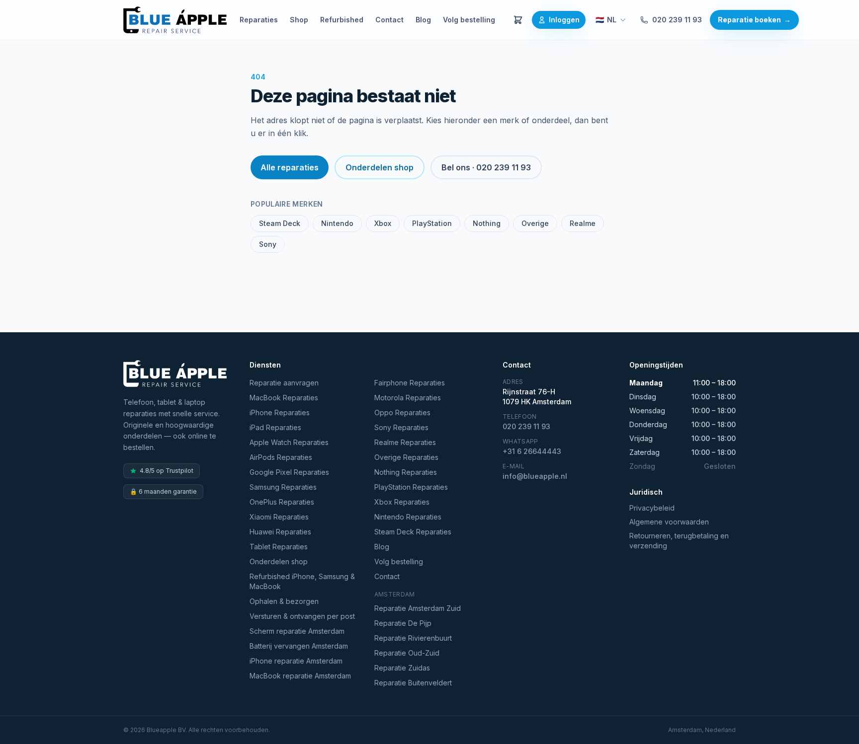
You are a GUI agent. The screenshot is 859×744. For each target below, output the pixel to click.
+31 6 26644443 (532, 451)
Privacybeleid (652, 508)
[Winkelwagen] (518, 20)
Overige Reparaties (406, 457)
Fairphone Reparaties (409, 382)
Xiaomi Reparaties (279, 517)
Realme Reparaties (405, 442)
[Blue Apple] (175, 19)
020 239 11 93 (677, 19)
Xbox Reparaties (402, 502)
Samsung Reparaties (283, 487)
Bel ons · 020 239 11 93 (486, 167)
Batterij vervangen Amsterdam (299, 646)
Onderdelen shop (379, 167)
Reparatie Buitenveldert (413, 682)
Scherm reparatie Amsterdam (297, 631)
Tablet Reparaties (279, 546)
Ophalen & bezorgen (284, 601)
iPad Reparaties (275, 427)
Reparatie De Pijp (402, 623)
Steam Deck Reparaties (412, 531)
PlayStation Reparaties (411, 487)
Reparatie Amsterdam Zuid (417, 608)
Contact (389, 19)
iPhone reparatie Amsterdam (296, 661)
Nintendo (337, 223)
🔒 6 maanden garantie (163, 491)
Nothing (487, 223)
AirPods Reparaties (281, 457)
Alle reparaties (289, 167)
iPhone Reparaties (280, 412)
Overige (535, 223)
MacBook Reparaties (284, 397)
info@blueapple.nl (535, 476)
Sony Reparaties (401, 427)
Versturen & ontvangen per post (302, 616)
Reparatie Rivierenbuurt (413, 638)
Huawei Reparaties (280, 531)
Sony (267, 244)
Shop (299, 19)
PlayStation (432, 223)
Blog (423, 19)
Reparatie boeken (754, 19)
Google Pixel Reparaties (289, 472)
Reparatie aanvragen (284, 382)
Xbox (382, 223)
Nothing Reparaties (405, 472)
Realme (583, 223)
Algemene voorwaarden (669, 522)
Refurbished (341, 19)
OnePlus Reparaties (282, 502)
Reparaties (259, 19)
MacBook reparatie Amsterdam (300, 675)
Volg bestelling (469, 19)
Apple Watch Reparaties (289, 442)
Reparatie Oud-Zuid (406, 653)
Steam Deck (279, 223)
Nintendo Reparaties (407, 517)
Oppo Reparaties (402, 412)
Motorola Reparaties (407, 397)
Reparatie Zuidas (402, 668)
